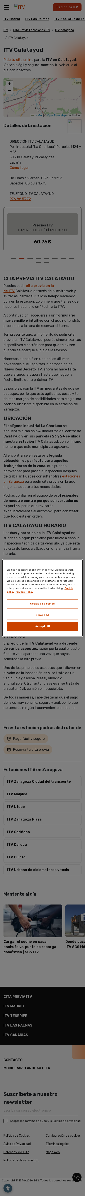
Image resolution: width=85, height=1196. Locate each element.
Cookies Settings (42, 603)
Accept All (42, 626)
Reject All (42, 615)
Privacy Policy (24, 592)
